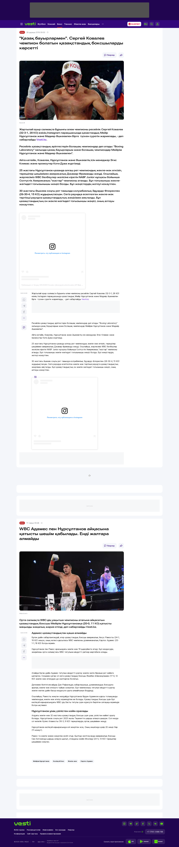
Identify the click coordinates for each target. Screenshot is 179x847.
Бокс (59, 24)
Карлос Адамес (87, 761)
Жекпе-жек (80, 24)
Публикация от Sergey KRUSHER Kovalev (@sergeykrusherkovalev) (48, 285)
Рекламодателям (33, 830)
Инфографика (48, 830)
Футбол (42, 24)
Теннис (68, 24)
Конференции (19, 834)
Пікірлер (111, 55)
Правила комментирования (50, 834)
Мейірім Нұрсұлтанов (41, 761)
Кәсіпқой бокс (58, 761)
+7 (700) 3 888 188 (155, 832)
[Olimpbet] (133, 24)
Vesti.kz (41, 139)
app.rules (41, 842)
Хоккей (51, 24)
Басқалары (94, 24)
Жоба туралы (19, 830)
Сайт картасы (32, 834)
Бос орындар (60, 830)
